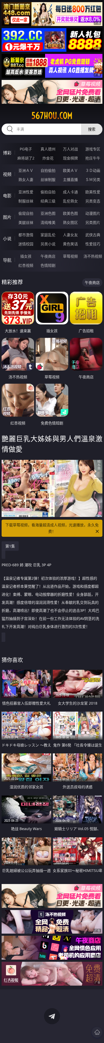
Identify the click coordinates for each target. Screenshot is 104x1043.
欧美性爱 (92, 191)
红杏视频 (25, 265)
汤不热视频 (92, 256)
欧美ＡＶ (70, 170)
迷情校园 (25, 243)
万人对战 (70, 148)
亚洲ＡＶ (25, 170)
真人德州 (48, 148)
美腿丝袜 (25, 222)
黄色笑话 (70, 243)
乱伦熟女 (70, 201)
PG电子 (26, 148)
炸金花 (48, 158)
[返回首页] (97, 1032)
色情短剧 (48, 265)
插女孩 (25, 256)
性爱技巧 (92, 243)
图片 (7, 217)
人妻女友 (70, 234)
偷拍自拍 (48, 191)
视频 (7, 174)
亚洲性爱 (25, 191)
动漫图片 (92, 213)
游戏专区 (92, 148)
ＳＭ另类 (92, 179)
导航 (7, 260)
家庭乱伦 (48, 234)
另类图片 (92, 222)
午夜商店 (48, 256)
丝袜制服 (48, 179)
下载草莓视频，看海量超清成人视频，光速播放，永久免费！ (52, 528)
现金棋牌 (70, 158)
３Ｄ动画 (92, 170)
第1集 (10, 546)
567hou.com (52, 115)
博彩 (7, 153)
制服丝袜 (25, 201)
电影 (7, 196)
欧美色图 (70, 213)
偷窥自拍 (25, 213)
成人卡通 (70, 191)
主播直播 (70, 179)
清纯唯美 (48, 222)
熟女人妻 (25, 179)
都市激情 (25, 234)
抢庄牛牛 (92, 158)
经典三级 (48, 201)
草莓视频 (70, 256)
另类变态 (92, 201)
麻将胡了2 (25, 158)
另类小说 (48, 243)
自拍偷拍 (48, 170)
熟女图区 (70, 222)
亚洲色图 (48, 213)
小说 (7, 239)
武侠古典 (92, 234)
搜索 (91, 129)
